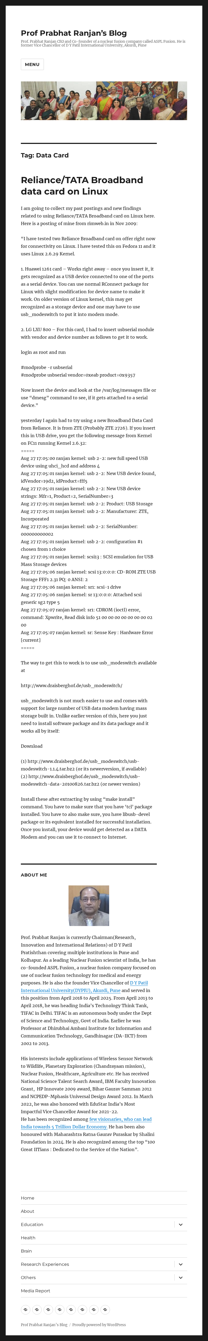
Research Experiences (45, 1264)
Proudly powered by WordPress (99, 1325)
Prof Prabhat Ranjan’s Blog (74, 33)
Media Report (35, 1290)
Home (27, 1198)
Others (28, 1277)
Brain (26, 1251)
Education (32, 1224)
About (27, 1211)
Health (28, 1237)
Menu (32, 64)
